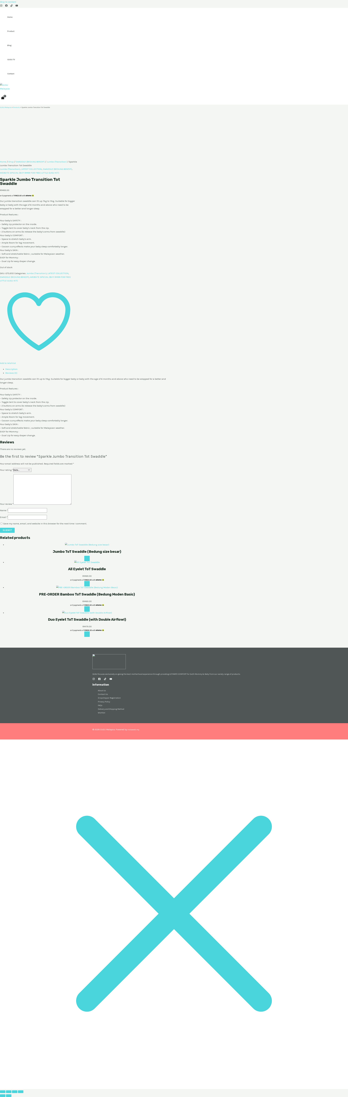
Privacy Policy (104, 702)
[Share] (14, 1091)
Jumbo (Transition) (57, 161)
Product (10, 31)
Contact (10, 74)
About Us (102, 690)
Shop (11, 161)
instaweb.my (133, 729)
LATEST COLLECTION (31, 169)
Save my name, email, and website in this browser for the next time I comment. (45, 523)
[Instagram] (1, 6)
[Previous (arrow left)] (2, 1095)
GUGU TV (11, 59)
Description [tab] (11, 369)
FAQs (100, 705)
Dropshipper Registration (109, 698)
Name (4, 510)
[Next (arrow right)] (8, 1095)
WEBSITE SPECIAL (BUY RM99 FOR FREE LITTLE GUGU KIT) (29, 172)
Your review (6, 503)
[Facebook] (6, 6)
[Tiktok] (11, 6)
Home (10, 17)
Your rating (6, 470)
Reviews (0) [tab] (11, 373)
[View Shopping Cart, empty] (2, 97)
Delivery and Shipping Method (111, 709)
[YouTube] (16, 6)
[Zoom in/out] (2, 1091)
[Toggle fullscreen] (8, 1091)
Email (4, 517)
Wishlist (101, 713)
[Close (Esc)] (20, 1091)
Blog (9, 45)
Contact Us (103, 694)
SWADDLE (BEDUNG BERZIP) (30, 161)
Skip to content (8, 1)
